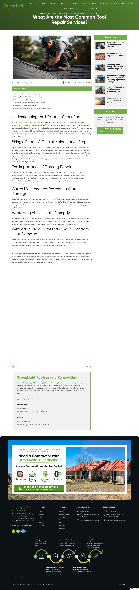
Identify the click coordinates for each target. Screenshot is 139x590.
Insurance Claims (89, 4)
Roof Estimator (105, 4)
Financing (76, 4)
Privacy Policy (122, 584)
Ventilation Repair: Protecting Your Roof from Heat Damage (33, 108)
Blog (48, 13)
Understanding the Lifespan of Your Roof (27, 94)
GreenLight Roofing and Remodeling (32, 584)
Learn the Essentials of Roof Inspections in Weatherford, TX (115, 89)
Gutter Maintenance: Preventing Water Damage (30, 102)
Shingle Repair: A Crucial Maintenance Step (28, 97)
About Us (54, 4)
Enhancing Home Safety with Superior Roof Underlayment (115, 67)
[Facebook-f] (13, 531)
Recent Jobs (119, 4)
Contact (80, 8)
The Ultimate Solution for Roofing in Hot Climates (115, 45)
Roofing (31, 83)
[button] (68, 82)
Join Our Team (68, 8)
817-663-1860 (94, 8)
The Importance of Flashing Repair (26, 100)
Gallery (129, 4)
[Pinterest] (18, 531)
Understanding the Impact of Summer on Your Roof (115, 100)
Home (30, 4)
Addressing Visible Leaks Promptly (26, 105)
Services (64, 4)
